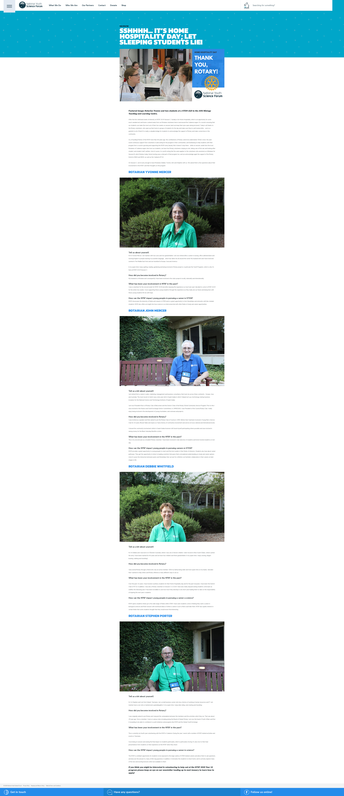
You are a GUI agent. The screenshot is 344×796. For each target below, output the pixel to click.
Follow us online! (261, 792)
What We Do (55, 5)
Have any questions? (127, 792)
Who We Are (71, 5)
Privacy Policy (26, 785)
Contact (102, 5)
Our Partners (88, 5)
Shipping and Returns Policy (38, 785)
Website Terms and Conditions (53, 785)
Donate (113, 5)
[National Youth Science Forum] (31, 5)
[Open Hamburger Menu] (9, 6)
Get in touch (18, 792)
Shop (123, 5)
